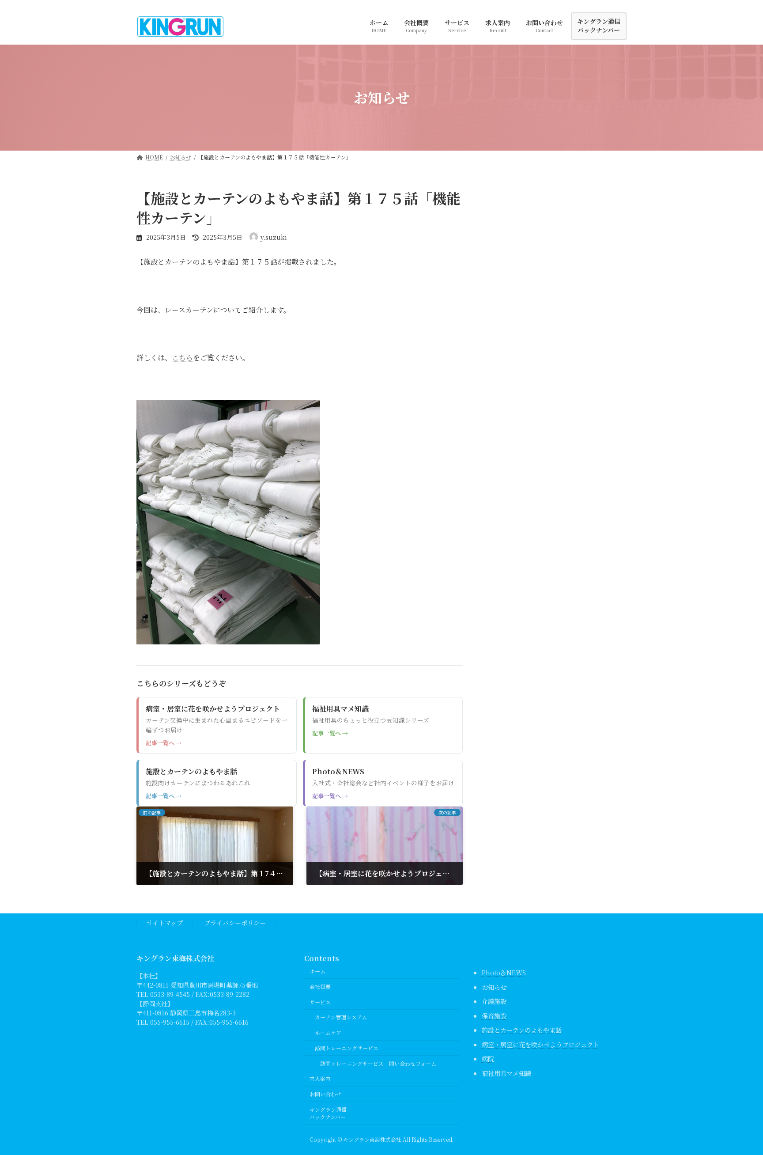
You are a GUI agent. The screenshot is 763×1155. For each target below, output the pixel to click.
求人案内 (320, 1078)
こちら (182, 357)
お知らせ (494, 987)
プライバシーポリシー (235, 922)
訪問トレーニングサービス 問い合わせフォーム (378, 1063)
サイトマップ (165, 922)
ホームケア (328, 1032)
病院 (488, 1058)
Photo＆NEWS (504, 972)
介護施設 (494, 1001)
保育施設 (494, 1015)
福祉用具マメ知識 (506, 1073)
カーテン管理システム (341, 1017)
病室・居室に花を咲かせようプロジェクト (540, 1044)
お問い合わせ (325, 1094)
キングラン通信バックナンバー (328, 1113)
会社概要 (320, 986)
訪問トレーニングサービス (346, 1048)
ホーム (317, 971)
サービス (320, 1001)
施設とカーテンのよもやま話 (522, 1029)
